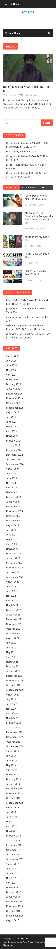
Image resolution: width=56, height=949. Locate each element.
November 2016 (14, 906)
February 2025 (13, 440)
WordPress (28, 941)
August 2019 (12, 750)
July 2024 (11, 473)
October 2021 (13, 628)
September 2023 (14, 520)
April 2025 (11, 431)
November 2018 (14, 793)
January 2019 (13, 783)
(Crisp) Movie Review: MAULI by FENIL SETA (36, 197)
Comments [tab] (28, 187)
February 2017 (13, 892)
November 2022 (14, 567)
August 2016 (12, 920)
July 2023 (11, 529)
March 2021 (12, 661)
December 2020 (14, 675)
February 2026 (13, 384)
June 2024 (11, 478)
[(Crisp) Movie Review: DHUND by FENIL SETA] (28, 67)
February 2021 (13, 666)
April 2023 (11, 544)
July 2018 (11, 812)
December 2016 (14, 901)
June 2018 (11, 816)
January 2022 (13, 614)
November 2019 (14, 736)
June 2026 (11, 365)
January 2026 (13, 388)
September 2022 (14, 576)
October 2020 (13, 685)
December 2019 (14, 732)
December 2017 (14, 845)
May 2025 (11, 426)
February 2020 (13, 722)
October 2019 (13, 741)
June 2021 (11, 647)
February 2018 (13, 835)
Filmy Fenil (24, 938)
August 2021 (12, 638)
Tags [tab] (44, 187)
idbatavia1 (11, 300)
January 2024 (13, 501)
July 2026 (11, 360)
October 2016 (13, 910)
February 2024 (13, 496)
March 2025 (12, 435)
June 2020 (11, 703)
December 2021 (14, 619)
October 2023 (13, 515)
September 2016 (14, 915)
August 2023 (12, 525)
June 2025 (11, 421)
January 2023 (13, 558)
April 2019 (11, 769)
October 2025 (13, 402)
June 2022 (11, 591)
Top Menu (13, 3)
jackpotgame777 (15, 308)
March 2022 (12, 605)
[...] (39, 107)
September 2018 (14, 802)
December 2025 (14, 393)
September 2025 (14, 407)
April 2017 (11, 882)
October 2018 (13, 798)
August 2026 (12, 356)
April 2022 (11, 600)
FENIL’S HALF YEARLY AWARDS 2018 (35, 273)
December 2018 (14, 788)
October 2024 (13, 459)
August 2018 (12, 807)
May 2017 (11, 878)
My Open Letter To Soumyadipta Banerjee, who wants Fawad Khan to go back (39, 218)
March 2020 (12, 718)
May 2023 (11, 539)
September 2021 (14, 633)
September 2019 (14, 746)
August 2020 (12, 694)
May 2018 (11, 821)
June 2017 (11, 873)
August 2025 (12, 412)
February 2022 (13, 609)
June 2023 (11, 534)
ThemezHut (8, 945)
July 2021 (11, 642)
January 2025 (13, 445)
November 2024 (14, 454)
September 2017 (14, 859)
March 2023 (12, 548)
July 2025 (11, 417)
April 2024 (11, 487)
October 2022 (13, 572)
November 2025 (14, 398)
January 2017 (13, 896)
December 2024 (14, 449)
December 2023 (14, 506)
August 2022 (12, 581)
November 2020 (14, 680)
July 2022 (11, 586)
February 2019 (13, 779)
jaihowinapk (12, 333)
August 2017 (12, 863)
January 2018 (13, 840)
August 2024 (12, 468)
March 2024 (12, 492)
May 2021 (11, 652)
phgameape (12, 316)
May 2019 (11, 765)
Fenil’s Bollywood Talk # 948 (21, 151)
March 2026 (12, 379)
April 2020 (11, 713)
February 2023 (13, 553)
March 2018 (12, 830)
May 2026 (11, 370)
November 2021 (14, 624)
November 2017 (14, 849)
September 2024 (14, 464)
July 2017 (11, 868)
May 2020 (11, 708)
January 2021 (13, 671)
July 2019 (11, 755)
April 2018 (11, 826)
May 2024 (11, 482)
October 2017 (13, 854)
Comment (33, 95)
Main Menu (14, 33)
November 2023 (14, 511)
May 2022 (11, 595)
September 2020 (14, 689)
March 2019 (12, 774)
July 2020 (11, 699)
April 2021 (11, 657)
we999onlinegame (16, 325)
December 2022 (14, 562)
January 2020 (13, 727)
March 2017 (12, 887)
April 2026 (11, 374)
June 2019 (11, 760)
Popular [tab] (11, 187)
